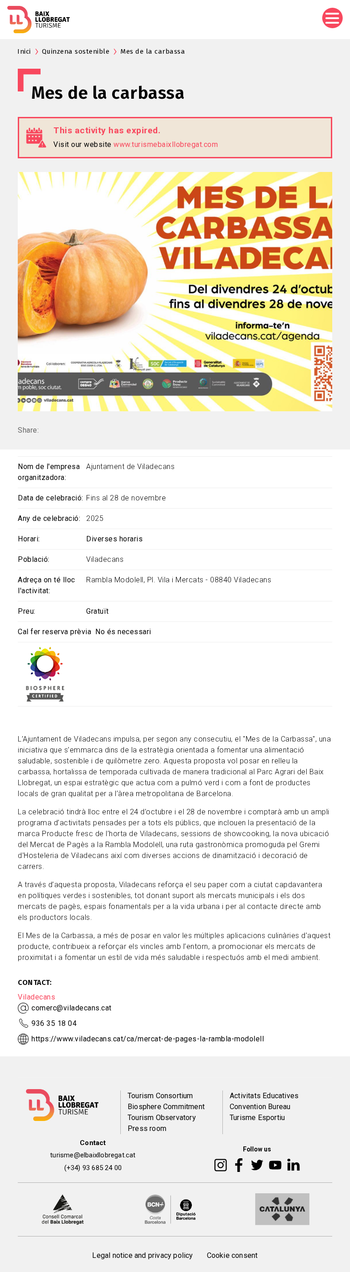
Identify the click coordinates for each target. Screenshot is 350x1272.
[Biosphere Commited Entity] (45, 673)
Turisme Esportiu (257, 1117)
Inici (24, 51)
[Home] (38, 19)
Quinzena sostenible (76, 51)
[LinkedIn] (293, 1164)
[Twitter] (257, 1164)
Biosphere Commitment (166, 1106)
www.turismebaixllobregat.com (165, 144)
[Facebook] (239, 1164)
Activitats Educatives (264, 1095)
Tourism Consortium (160, 1095)
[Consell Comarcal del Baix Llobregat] (63, 1208)
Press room (147, 1128)
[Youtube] (275, 1164)
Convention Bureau (260, 1106)
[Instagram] (220, 1164)
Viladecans (36, 997)
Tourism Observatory (162, 1117)
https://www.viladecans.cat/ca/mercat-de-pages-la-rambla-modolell (147, 1039)
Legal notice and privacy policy (142, 1255)
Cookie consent (232, 1255)
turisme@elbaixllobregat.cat (92, 1155)
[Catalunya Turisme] (282, 1208)
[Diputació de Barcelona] (170, 1208)
